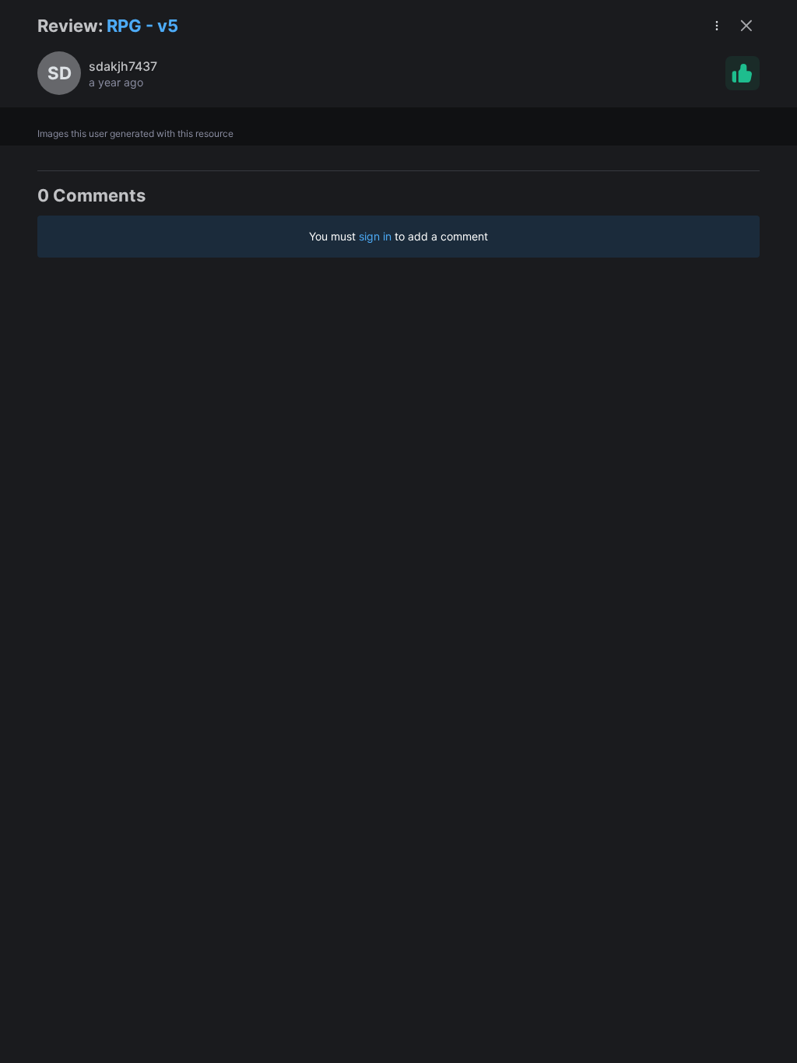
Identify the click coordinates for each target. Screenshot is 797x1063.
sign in (375, 236)
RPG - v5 (142, 26)
